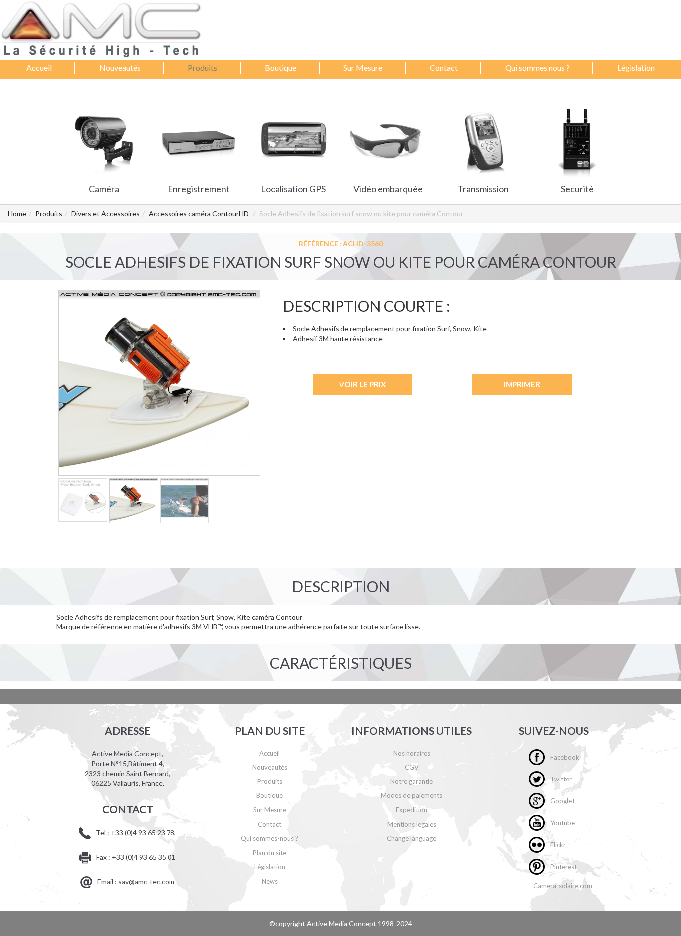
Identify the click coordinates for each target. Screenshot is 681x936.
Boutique (280, 67)
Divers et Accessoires (105, 213)
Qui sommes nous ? (537, 67)
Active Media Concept (342, 923)
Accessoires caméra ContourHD (199, 213)
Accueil (39, 67)
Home (17, 213)
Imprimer (522, 384)
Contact (444, 67)
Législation (636, 67)
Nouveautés (120, 67)
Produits (202, 67)
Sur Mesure (362, 67)
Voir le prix (362, 384)
